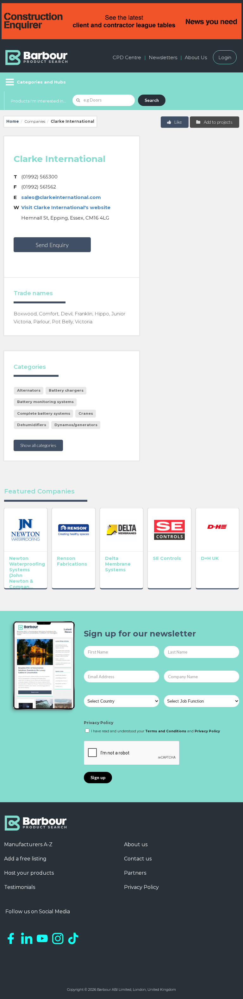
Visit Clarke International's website (65, 207)
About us (135, 844)
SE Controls (167, 558)
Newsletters (163, 57)
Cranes (85, 413)
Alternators (28, 390)
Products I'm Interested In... (38, 100)
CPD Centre (127, 57)
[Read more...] (25, 530)
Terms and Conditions (165, 731)
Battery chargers (66, 390)
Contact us (138, 859)
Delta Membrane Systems (118, 564)
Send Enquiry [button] (52, 244)
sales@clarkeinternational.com (61, 197)
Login (224, 57)
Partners (135, 873)
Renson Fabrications (72, 561)
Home (12, 121)
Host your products (29, 873)
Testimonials (19, 887)
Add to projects (218, 122)
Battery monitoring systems (45, 402)
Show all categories (38, 445)
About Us (196, 57)
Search (152, 100)
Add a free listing (25, 859)
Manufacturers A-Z (28, 844)
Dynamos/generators (75, 425)
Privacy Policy (98, 722)
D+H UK (210, 558)
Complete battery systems (43, 413)
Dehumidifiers (31, 425)
